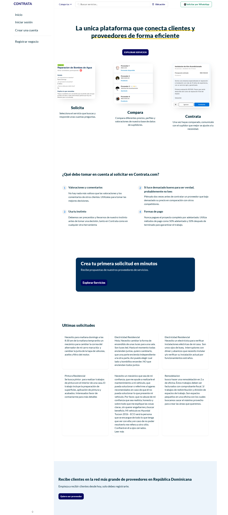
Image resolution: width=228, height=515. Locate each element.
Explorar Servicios (94, 282)
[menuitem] (159, 4)
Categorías (64, 4)
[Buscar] (78, 4)
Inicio (18, 14)
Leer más (119, 431)
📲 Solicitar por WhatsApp (196, 4)
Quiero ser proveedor (71, 496)
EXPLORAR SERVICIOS (135, 52)
